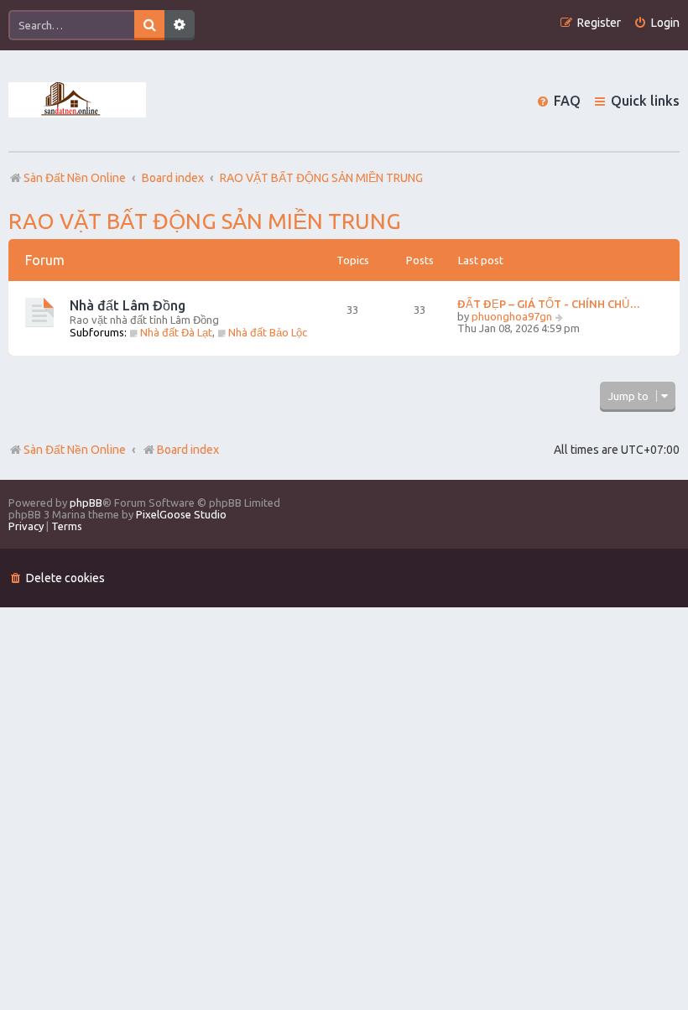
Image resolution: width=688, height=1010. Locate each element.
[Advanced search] (179, 25)
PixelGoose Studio (181, 514)
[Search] (149, 25)
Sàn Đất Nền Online (74, 449)
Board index (188, 449)
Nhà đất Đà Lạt (176, 332)
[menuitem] (656, 23)
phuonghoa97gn (512, 316)
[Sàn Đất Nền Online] (77, 100)
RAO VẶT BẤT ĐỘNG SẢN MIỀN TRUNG (204, 221)
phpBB (86, 502)
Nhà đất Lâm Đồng (127, 305)
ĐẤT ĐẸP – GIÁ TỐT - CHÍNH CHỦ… (548, 304)
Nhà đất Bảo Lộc (267, 332)
